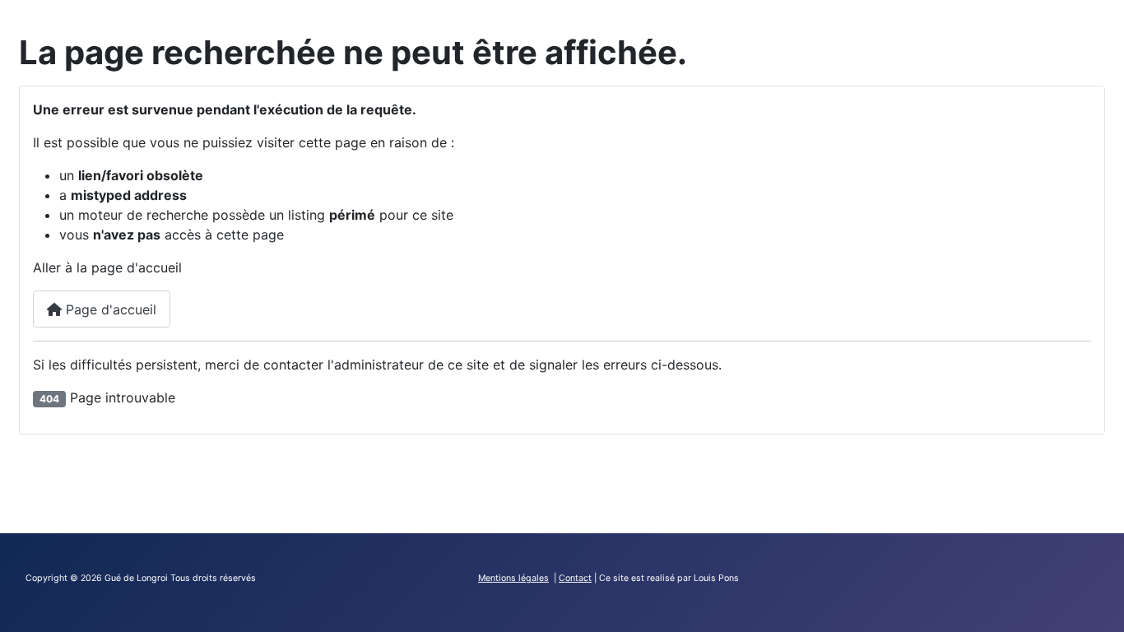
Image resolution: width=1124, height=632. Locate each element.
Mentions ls (513, 578)
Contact (575, 578)
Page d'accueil (109, 309)
